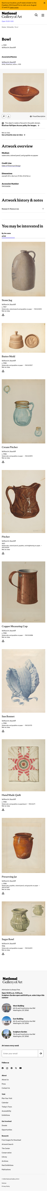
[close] (44, 3)
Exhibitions (6, 1115)
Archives (5, 1161)
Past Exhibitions (7, 1165)
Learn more (14, 7)
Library (4, 1157)
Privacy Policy (6, 1186)
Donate (4, 1125)
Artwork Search (7, 1144)
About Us (5, 1079)
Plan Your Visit (7, 1098)
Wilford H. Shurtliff (9, 62)
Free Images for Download (11, 1140)
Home (4, 27)
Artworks (10, 27)
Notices (4, 1183)
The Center (6, 1148)
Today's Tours (7, 1107)
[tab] (8, 235)
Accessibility (6, 1111)
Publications (6, 1169)
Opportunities (7, 1130)
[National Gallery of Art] (23, 980)
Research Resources (10, 208)
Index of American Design (11, 166)
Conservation (6, 1153)
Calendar (5, 1102)
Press (4, 1084)
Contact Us (6, 1088)
